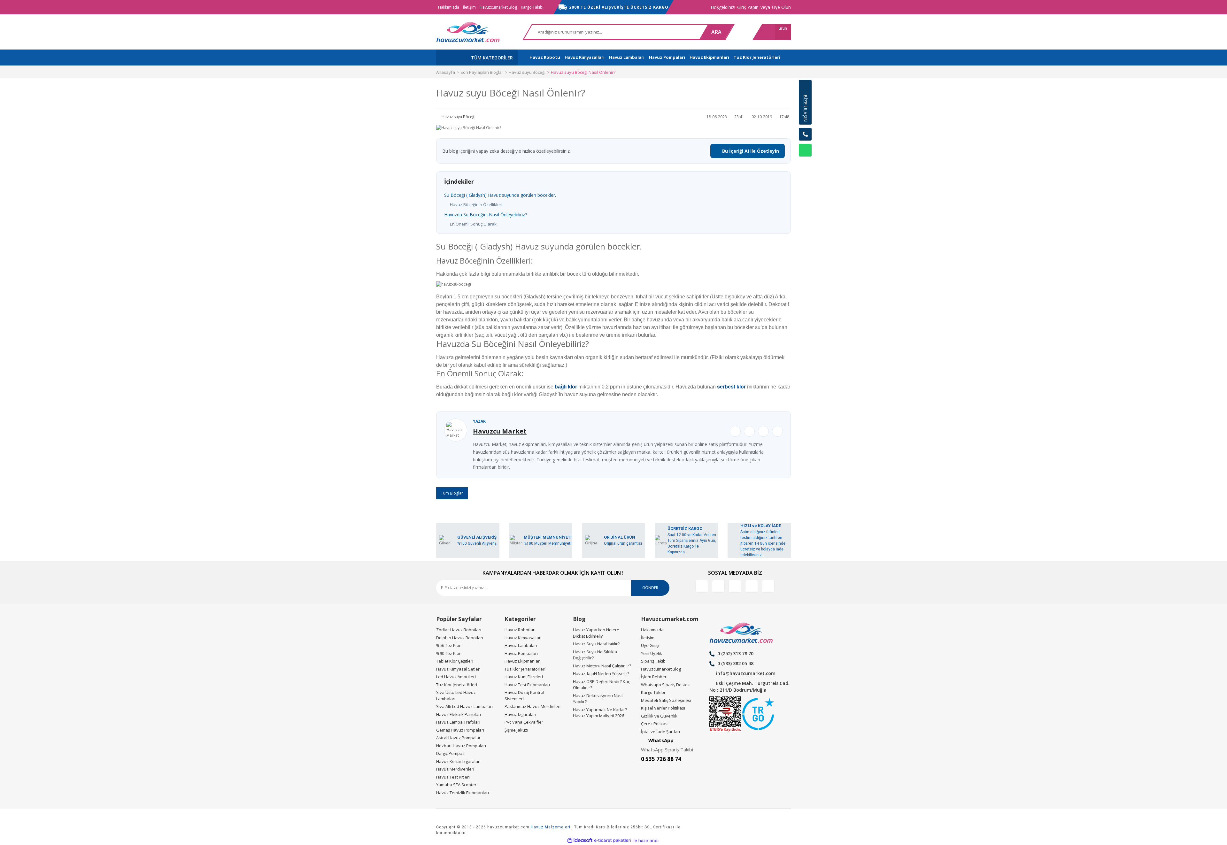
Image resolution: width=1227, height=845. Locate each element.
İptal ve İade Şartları (660, 731)
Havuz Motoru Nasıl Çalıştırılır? (602, 666)
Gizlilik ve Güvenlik (659, 716)
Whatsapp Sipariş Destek (665, 685)
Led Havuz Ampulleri (456, 677)
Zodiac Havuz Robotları (458, 630)
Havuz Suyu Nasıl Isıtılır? (596, 644)
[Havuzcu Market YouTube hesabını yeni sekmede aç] (768, 586)
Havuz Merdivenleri (455, 769)
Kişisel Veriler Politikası (663, 708)
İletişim (469, 7)
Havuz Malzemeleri (550, 827)
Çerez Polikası (654, 723)
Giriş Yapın (748, 7)
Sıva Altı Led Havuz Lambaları (464, 706)
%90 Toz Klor (448, 653)
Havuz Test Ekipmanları (527, 685)
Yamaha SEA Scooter (456, 784)
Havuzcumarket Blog (498, 7)
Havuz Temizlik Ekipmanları (462, 792)
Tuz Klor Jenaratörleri (525, 669)
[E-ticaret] (612, 840)
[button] (805, 166)
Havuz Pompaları (521, 653)
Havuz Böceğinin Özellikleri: (476, 204)
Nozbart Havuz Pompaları (461, 746)
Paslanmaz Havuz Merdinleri (532, 706)
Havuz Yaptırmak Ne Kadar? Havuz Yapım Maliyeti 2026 (600, 713)
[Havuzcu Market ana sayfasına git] (468, 32)
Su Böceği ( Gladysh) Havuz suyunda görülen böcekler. (500, 195)
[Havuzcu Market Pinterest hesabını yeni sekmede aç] (751, 586)
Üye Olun (781, 7)
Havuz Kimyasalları (523, 638)
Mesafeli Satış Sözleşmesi (666, 700)
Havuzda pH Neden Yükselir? (601, 673)
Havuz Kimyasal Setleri (458, 669)
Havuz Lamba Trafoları (458, 722)
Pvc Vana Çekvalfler (524, 722)
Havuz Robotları (520, 630)
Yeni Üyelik (651, 653)
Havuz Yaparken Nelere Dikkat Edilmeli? (596, 633)
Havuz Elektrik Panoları (458, 714)
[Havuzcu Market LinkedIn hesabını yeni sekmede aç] (718, 586)
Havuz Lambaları (521, 645)
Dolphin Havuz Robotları (459, 638)
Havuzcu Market (500, 431)
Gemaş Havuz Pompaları (460, 730)
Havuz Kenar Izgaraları (458, 761)
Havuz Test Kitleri (453, 777)
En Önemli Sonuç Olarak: (474, 224)
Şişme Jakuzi (516, 730)
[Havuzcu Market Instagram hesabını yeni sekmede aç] (735, 586)
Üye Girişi (650, 645)
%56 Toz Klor (448, 645)
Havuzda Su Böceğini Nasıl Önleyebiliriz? (485, 214)
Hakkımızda (448, 7)
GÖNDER (650, 587)
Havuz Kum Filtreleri (524, 677)
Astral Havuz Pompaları (459, 738)
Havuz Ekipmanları (523, 661)
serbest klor (731, 386)
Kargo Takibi (532, 7)
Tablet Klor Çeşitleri (454, 661)
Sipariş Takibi (654, 661)
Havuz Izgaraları (520, 714)
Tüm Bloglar (452, 493)
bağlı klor (566, 386)
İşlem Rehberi (654, 677)
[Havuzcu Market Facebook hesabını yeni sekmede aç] (701, 586)
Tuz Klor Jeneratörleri (456, 685)
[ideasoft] (580, 841)
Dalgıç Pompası (451, 753)
